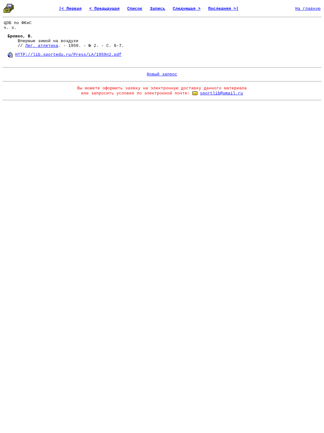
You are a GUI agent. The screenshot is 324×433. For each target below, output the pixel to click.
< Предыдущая (104, 8)
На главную (308, 8)
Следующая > (187, 8)
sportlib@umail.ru (221, 93)
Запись (157, 8)
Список (134, 8)
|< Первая (70, 8)
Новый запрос (162, 74)
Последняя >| (223, 8)
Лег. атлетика (41, 45)
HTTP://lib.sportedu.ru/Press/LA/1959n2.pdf (68, 54)
